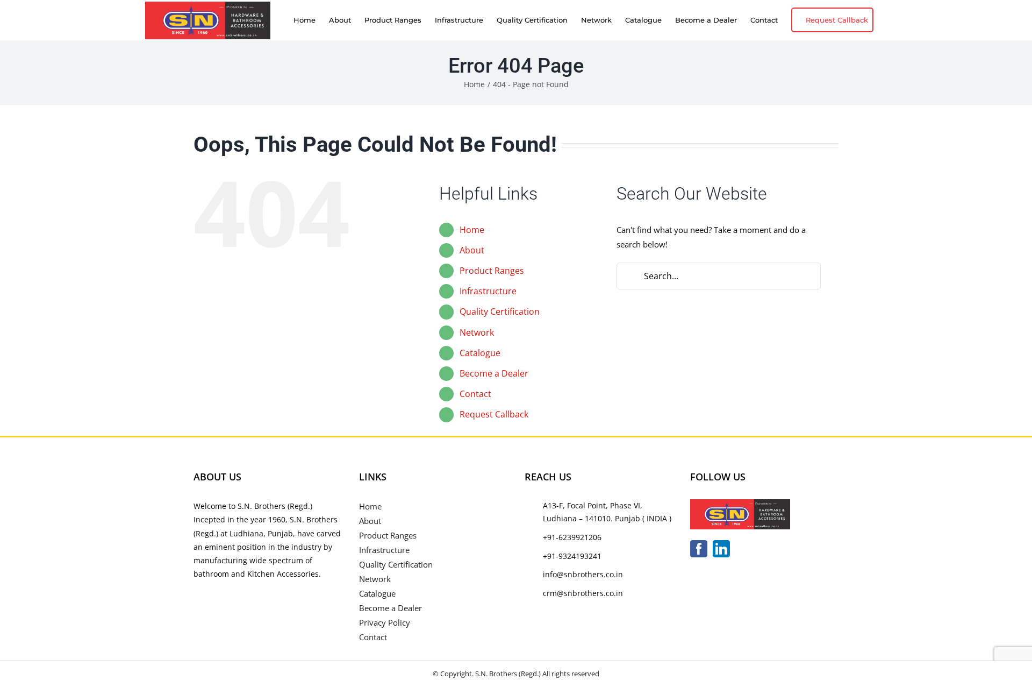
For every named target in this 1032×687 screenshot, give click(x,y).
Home (472, 230)
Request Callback (494, 414)
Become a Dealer (494, 373)
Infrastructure (488, 291)
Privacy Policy (384, 622)
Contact (475, 394)
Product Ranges (492, 271)
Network (477, 332)
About (472, 250)
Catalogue (480, 353)
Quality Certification (500, 311)
